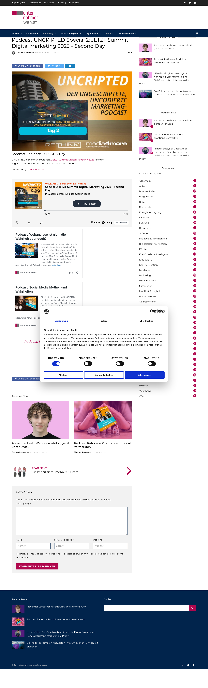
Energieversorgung (150, 212)
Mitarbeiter (145, 286)
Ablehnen (63, 375)
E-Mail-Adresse (64, 540)
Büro (142, 202)
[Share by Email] (70, 66)
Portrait (16, 33)
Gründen (31, 33)
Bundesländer (126, 33)
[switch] (88, 363)
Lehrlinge (144, 270)
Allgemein (145, 181)
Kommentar (23, 504)
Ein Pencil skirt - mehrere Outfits (55, 472)
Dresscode (145, 207)
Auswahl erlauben (104, 375)
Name (20, 540)
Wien (142, 396)
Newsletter (74, 3)
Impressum (49, 3)
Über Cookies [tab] (146, 321)
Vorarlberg (145, 391)
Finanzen (144, 217)
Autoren (143, 186)
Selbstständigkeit (69, 33)
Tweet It (55, 65)
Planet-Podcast (35, 169)
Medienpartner (147, 280)
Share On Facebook (29, 65)
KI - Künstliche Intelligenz (153, 254)
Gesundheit (146, 228)
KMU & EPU (145, 259)
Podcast (110, 33)
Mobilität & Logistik (150, 291)
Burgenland (146, 196)
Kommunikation (148, 265)
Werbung (62, 3)
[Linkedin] (195, 3)
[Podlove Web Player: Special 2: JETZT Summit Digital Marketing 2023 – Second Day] (72, 203)
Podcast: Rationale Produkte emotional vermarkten (56, 619)
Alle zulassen (144, 375)
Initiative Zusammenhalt (153, 238)
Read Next (39, 468)
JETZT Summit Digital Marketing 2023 (72, 159)
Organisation (92, 33)
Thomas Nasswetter (25, 52)
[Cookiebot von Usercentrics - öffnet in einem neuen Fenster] (152, 311)
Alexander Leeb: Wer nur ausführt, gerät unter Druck (56, 606)
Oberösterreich (147, 301)
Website (97, 540)
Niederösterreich (148, 296)
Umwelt (143, 385)
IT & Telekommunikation (153, 244)
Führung (144, 223)
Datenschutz (35, 3)
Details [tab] (104, 321)
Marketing (48, 33)
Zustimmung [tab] (61, 321)
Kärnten (143, 249)
